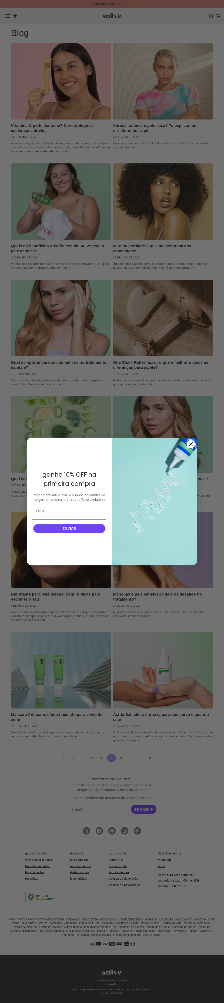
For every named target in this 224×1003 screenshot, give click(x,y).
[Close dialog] (190, 444)
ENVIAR (69, 528)
